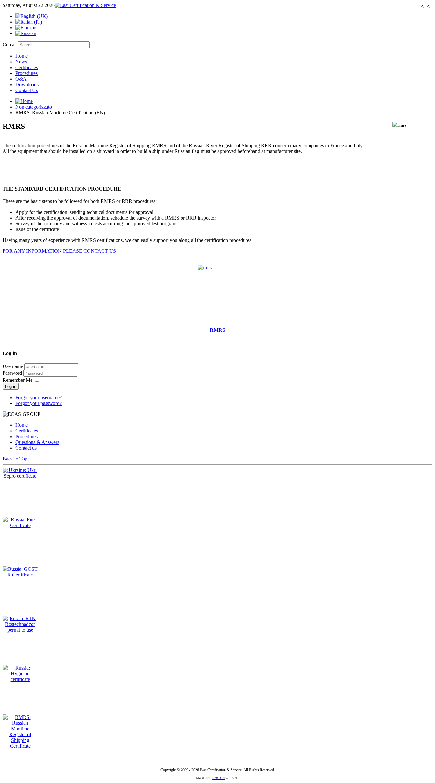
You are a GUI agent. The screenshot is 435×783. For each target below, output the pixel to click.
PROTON (218, 778)
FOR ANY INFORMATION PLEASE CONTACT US (59, 251)
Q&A (21, 79)
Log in (10, 386)
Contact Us (26, 90)
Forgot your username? (38, 397)
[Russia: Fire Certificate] (20, 525)
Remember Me (17, 380)
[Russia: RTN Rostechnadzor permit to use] (20, 630)
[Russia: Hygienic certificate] (20, 679)
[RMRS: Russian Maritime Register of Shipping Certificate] (20, 746)
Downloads (27, 84)
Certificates (26, 67)
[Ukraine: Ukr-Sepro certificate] (20, 476)
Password (13, 373)
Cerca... (10, 44)
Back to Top (15, 458)
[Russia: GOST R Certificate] (20, 574)
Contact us (26, 448)
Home (21, 56)
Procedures (26, 73)
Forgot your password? (38, 403)
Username (13, 366)
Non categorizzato (33, 107)
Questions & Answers (37, 442)
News (21, 61)
